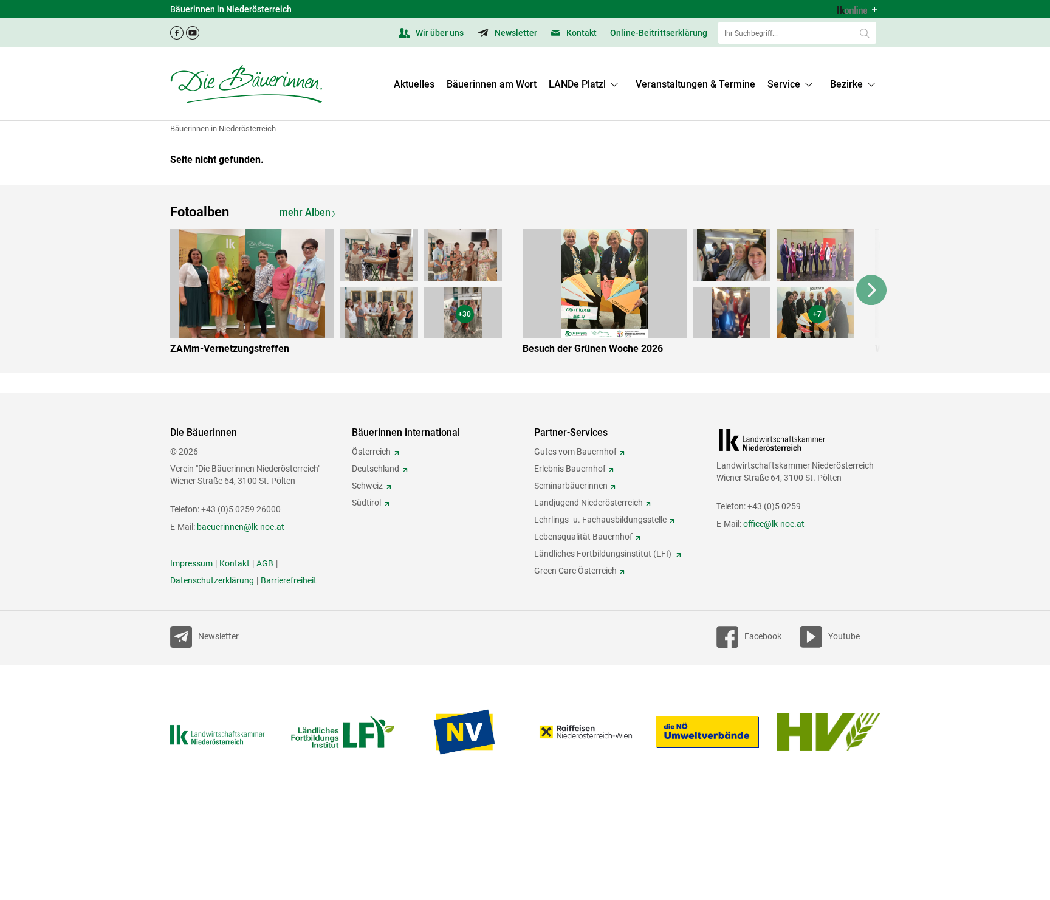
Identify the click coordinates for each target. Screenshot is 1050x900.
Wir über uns (439, 33)
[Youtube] (192, 29)
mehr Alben (305, 212)
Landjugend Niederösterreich (588, 502)
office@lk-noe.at (774, 524)
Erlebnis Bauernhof (570, 468)
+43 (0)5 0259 (774, 506)
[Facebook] (177, 29)
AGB (264, 563)
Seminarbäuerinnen (571, 485)
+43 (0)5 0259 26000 (241, 509)
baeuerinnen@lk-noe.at (240, 527)
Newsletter (515, 33)
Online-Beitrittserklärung (658, 33)
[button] (792, 84)
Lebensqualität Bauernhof (583, 536)
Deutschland (375, 468)
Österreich (371, 451)
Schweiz (367, 485)
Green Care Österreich (575, 570)
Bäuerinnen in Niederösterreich (223, 128)
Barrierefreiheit (289, 580)
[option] (345, 294)
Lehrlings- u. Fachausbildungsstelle (600, 519)
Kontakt (580, 33)
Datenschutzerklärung (212, 580)
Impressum (191, 563)
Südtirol (366, 502)
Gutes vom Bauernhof (575, 451)
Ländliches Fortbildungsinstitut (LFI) (603, 553)
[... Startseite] (246, 83)
